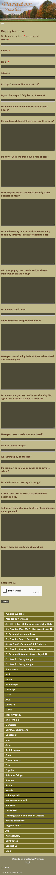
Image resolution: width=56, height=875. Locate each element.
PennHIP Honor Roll (16, 800)
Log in (28, 862)
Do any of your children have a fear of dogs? (25, 156)
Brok (8, 674)
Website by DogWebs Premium (28, 858)
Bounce (9, 780)
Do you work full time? (13, 309)
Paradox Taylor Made (16, 618)
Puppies (9, 770)
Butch (8, 785)
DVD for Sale (12, 719)
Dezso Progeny (13, 714)
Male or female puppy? (13, 445)
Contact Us (11, 845)
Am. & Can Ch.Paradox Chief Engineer (25, 644)
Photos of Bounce (14, 820)
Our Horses (11, 810)
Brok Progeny (12, 750)
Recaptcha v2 (8, 582)
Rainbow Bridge (14, 775)
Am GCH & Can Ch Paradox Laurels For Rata (28, 623)
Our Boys (10, 689)
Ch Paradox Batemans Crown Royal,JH (26, 654)
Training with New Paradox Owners (24, 815)
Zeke (7, 744)
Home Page (11, 684)
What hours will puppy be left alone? (21, 320)
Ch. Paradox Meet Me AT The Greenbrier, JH (28, 628)
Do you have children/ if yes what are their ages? (27, 121)
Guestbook (11, 734)
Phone (5, 50)
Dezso (8, 679)
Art (7, 830)
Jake (7, 739)
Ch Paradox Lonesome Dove (20, 634)
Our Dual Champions (16, 729)
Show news (11, 669)
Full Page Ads (12, 795)
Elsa (7, 765)
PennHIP (10, 805)
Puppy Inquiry (13, 760)
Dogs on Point (13, 825)
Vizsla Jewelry (12, 835)
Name (5, 39)
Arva (7, 699)
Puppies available (14, 613)
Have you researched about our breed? (22, 434)
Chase (8, 755)
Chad (8, 694)
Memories (10, 724)
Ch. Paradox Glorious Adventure (22, 649)
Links (8, 850)
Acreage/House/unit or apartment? (20, 84)
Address (5, 72)
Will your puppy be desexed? (16, 456)
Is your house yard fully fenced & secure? (23, 95)
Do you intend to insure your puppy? (21, 482)
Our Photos (11, 840)
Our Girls (10, 704)
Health (9, 790)
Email (5, 61)
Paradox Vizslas (16, 872)
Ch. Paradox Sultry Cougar (19, 659)
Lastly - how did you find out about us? (22, 546)
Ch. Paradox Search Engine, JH (21, 639)
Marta (8, 709)
